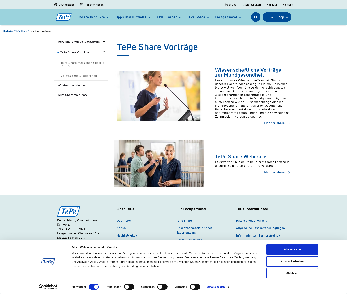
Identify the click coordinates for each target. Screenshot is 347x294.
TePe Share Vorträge (40, 31)
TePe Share (196, 17)
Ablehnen (292, 273)
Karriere (288, 4)
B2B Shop (277, 17)
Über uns (231, 4)
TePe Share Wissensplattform (79, 41)
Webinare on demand (73, 85)
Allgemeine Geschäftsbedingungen (260, 228)
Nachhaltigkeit (251, 4)
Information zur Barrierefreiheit (258, 235)
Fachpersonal (226, 17)
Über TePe (124, 221)
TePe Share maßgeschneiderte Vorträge (82, 64)
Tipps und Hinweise (131, 17)
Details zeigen (216, 286)
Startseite (9, 31)
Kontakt (272, 4)
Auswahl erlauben (292, 261)
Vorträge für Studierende (79, 76)
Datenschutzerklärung (251, 221)
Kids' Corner (167, 17)
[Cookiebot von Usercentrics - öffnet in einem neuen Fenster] (48, 287)
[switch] (129, 287)
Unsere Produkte (91, 17)
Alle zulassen (292, 249)
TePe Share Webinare (73, 95)
